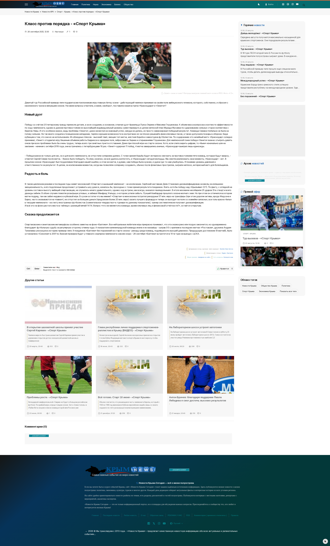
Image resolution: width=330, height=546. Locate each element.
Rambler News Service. (226, 249)
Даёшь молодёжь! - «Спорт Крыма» (260, 33)
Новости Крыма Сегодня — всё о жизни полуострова (166, 483)
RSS (188, 515)
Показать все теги (288, 291)
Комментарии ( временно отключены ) (210, 515)
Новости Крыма (32, 12)
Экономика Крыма (267, 291)
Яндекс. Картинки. (227, 253)
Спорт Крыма (248, 291)
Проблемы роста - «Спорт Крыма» (47, 397)
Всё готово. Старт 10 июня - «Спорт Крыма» (124, 397)
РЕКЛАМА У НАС (175, 515)
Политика (85, 4)
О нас (143, 515)
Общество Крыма (269, 286)
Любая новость (130, 515)
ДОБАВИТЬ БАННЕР (39, 436)
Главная (74, 4)
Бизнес (117, 4)
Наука (95, 4)
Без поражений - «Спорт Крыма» (258, 96)
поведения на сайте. (204, 257)
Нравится (226, 269)
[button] (26, 4)
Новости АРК (48, 12)
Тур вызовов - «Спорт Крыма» (256, 49)
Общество (128, 4)
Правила (234, 515)
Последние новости (111, 515)
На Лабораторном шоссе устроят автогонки (195, 327)
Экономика (106, 4)
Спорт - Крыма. (64, 12)
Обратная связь (156, 515)
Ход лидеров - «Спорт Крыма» (257, 64)
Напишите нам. (228, 257)
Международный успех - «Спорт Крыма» (262, 80)
